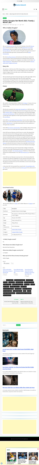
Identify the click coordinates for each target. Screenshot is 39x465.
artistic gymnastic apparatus (20, 280)
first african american (7, 284)
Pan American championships (14, 127)
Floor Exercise (9, 123)
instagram (32, 284)
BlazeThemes (26, 438)
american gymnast (10, 280)
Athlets (4, 18)
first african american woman (18, 284)
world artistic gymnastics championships (24, 293)
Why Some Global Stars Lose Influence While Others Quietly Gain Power (19, 387)
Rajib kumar (6, 24)
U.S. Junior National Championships (15, 120)
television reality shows (27, 288)
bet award (5, 282)
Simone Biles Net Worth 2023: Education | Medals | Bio (19, 271)
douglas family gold (19, 282)
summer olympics (18, 288)
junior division (7, 117)
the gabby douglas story (17, 291)
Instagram (31, 203)
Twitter (16, 203)
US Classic (25, 103)
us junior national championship (9, 293)
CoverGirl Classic (8, 112)
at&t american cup (29, 280)
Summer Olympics (7, 50)
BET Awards (24, 167)
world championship (7, 295)
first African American (11, 57)
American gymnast (10, 46)
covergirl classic (11, 282)
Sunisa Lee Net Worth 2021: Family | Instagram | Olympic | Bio (8, 271)
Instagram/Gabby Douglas (17, 232)
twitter (24, 291)
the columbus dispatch (8, 291)
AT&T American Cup (25, 152)
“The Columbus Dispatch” (17, 150)
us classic (29, 291)
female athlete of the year (29, 282)
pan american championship (8, 288)
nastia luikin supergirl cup (14, 286)
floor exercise (26, 284)
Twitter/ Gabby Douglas (16, 229)
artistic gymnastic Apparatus (8, 114)
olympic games (23, 286)
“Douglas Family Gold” (12, 63)
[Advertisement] (19, 179)
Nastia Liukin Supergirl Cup (21, 109)
